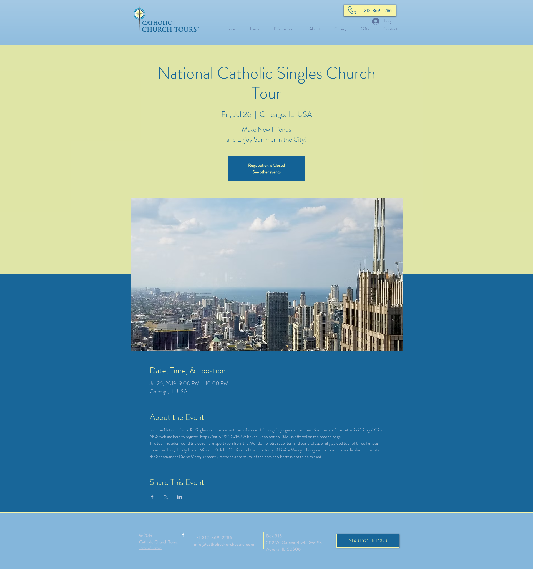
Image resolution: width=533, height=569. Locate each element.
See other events (266, 172)
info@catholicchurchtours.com (224, 544)
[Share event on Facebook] (152, 497)
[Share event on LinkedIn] (179, 497)
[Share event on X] (166, 497)
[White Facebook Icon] (183, 535)
